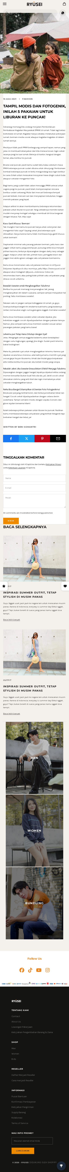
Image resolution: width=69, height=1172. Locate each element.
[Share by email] (58, 438)
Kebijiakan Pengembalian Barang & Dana (32, 1032)
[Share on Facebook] (11, 438)
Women (15, 1053)
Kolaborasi (17, 1117)
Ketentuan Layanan (17, 467)
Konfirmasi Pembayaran (24, 1101)
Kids (14, 1059)
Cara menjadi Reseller (22, 1080)
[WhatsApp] (62, 13)
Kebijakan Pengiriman (23, 1107)
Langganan (23, 1151)
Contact (16, 1016)
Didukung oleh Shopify (43, 1162)
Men (14, 1048)
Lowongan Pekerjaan (22, 1027)
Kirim (11, 521)
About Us (16, 1021)
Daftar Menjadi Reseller (23, 1075)
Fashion (27, 99)
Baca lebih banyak (11, 619)
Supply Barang (19, 1112)
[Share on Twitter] (26, 438)
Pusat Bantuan (19, 1096)
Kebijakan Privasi (53, 464)
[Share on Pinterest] (42, 438)
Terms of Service (20, 1123)
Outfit (7, 680)
